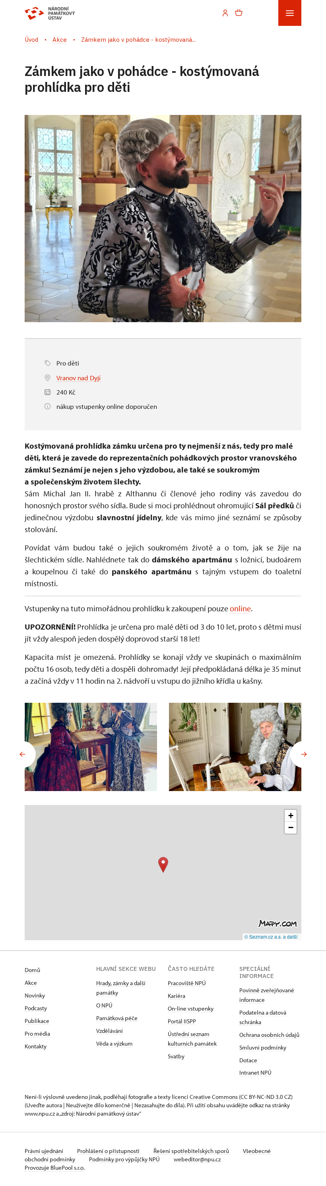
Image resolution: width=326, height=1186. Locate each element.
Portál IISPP (182, 1021)
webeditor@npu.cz (197, 1159)
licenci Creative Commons (205, 1096)
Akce (31, 982)
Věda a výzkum (114, 1043)
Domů (32, 970)
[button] (163, 865)
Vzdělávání (109, 1030)
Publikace (37, 1021)
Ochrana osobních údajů (269, 1034)
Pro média (37, 1033)
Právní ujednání (44, 1151)
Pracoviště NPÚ (187, 983)
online (240, 608)
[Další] (303, 754)
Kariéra (176, 995)
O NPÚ (104, 1005)
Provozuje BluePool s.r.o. (55, 1167)
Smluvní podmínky (262, 1047)
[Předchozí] (22, 754)
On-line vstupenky (190, 1008)
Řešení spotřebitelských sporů (191, 1151)
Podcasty (36, 1008)
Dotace (248, 1060)
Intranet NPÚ (255, 1072)
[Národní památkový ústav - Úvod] (50, 13)
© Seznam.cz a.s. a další (270, 936)
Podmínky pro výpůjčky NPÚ (125, 1159)
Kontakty (36, 1046)
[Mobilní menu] (289, 13)
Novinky (35, 995)
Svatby (176, 1056)
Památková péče (117, 1018)
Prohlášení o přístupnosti (109, 1151)
